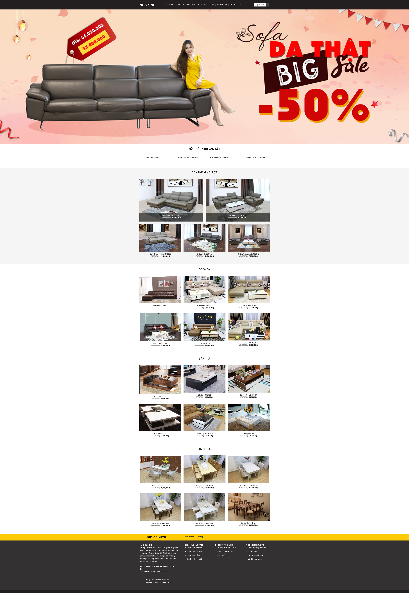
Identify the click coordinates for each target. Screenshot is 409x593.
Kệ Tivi (211, 5)
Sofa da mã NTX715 (204, 306)
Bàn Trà (202, 5)
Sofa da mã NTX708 (249, 343)
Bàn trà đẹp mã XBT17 (248, 434)
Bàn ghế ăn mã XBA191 (248, 486)
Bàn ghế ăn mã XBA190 (160, 523)
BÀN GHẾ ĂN (204, 449)
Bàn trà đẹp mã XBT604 (248, 395)
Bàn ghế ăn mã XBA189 (204, 523)
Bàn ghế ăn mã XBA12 (248, 523)
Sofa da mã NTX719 (249, 306)
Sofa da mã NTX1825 (204, 343)
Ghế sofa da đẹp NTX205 (237, 215)
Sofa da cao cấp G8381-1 (171, 215)
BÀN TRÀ (204, 358)
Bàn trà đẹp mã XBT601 (204, 434)
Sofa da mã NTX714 (160, 306)
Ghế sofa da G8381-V (204, 254)
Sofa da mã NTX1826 (160, 343)
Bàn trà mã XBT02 (204, 395)
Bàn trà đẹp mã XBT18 (160, 396)
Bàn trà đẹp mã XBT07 (160, 434)
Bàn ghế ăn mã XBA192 (204, 486)
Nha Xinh (148, 4)
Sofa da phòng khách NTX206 (160, 254)
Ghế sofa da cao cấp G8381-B (248, 254)
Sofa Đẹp (191, 5)
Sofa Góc (180, 5)
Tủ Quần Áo (235, 5)
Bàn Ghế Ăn (222, 5)
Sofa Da (169, 5)
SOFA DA (204, 269)
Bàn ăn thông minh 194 (160, 486)
